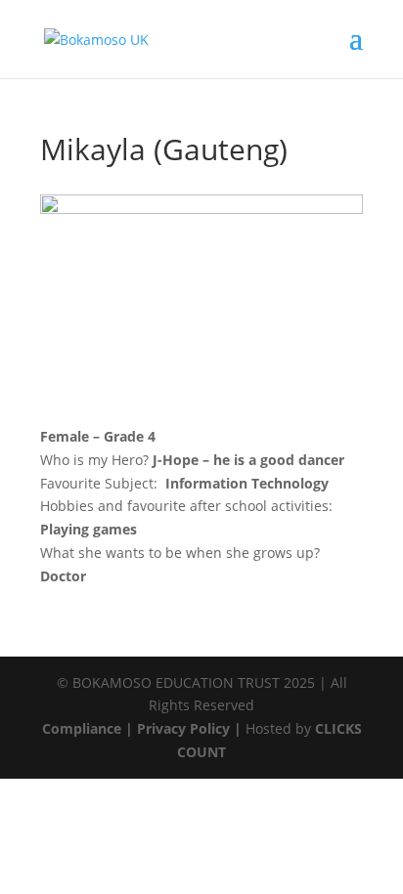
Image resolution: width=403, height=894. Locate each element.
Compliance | (89, 728)
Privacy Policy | (189, 728)
